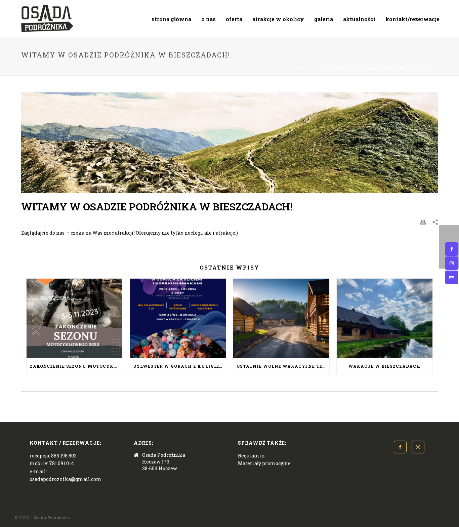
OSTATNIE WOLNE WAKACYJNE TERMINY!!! (283, 366)
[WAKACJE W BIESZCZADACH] (385, 318)
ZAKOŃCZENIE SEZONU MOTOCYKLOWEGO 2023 (76, 366)
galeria (323, 19)
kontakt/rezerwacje (412, 19)
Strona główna (297, 69)
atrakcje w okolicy (278, 19)
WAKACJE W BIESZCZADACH (384, 366)
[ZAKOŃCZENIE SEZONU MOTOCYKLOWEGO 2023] (75, 318)
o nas (208, 19)
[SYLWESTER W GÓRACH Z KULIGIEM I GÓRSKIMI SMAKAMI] (178, 318)
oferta (234, 19)
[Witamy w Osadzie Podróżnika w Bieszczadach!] (229, 142)
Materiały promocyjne (264, 463)
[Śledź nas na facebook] (400, 447)
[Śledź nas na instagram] (418, 447)
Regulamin (251, 455)
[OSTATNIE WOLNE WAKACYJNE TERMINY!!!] (281, 318)
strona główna (171, 19)
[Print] (423, 222)
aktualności (359, 19)
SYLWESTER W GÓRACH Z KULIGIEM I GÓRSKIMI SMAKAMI (179, 366)
